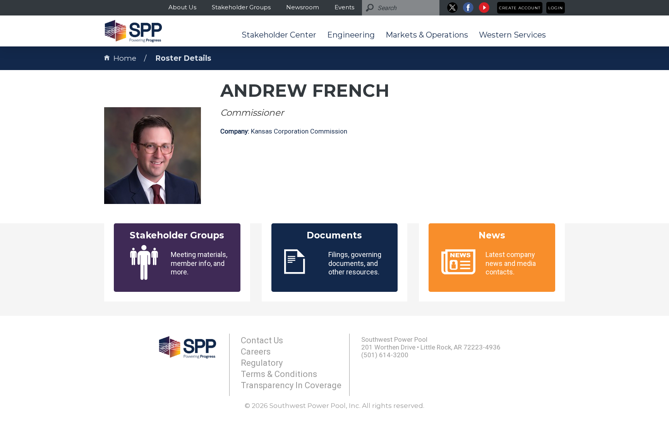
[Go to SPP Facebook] (468, 7)
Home (124, 58)
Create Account (519, 7)
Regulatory (262, 363)
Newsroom (302, 7)
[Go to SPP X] (452, 7)
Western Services (512, 34)
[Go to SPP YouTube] (484, 7)
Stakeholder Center (279, 34)
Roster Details (183, 58)
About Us (182, 7)
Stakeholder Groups (241, 7)
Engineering (351, 34)
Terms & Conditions (279, 374)
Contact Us (262, 340)
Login (555, 7)
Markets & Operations (427, 34)
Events (344, 7)
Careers (256, 351)
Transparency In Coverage (291, 385)
